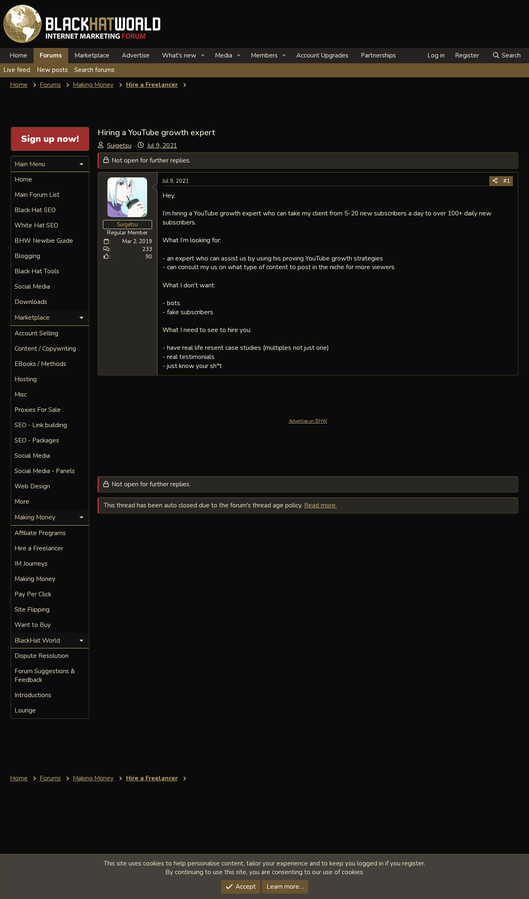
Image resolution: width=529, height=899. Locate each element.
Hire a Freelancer (38, 548)
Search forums (94, 70)
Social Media (32, 286)
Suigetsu (119, 145)
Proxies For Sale (37, 410)
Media (223, 55)
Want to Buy (32, 625)
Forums (51, 55)
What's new (179, 55)
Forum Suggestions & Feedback (44, 675)
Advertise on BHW (308, 421)
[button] (203, 55)
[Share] (494, 181)
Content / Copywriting (45, 348)
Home (18, 55)
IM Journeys (31, 563)
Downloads (30, 302)
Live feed (16, 70)
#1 (506, 181)
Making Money (34, 579)
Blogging (27, 256)
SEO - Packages (36, 440)
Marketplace (92, 55)
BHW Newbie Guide (43, 241)
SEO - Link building (40, 425)
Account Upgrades (322, 55)
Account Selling (36, 333)
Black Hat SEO (35, 210)
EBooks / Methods (40, 364)
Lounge (25, 710)
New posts (52, 70)
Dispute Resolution (41, 656)
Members (264, 55)
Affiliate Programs (40, 533)
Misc (20, 394)
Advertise (136, 55)
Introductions (32, 695)
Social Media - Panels (44, 471)
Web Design (32, 486)
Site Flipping (32, 609)
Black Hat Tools (36, 271)
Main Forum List (37, 195)
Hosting (25, 379)
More (21, 501)
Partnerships (378, 55)
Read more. (320, 505)
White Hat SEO (36, 225)
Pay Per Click (32, 594)
